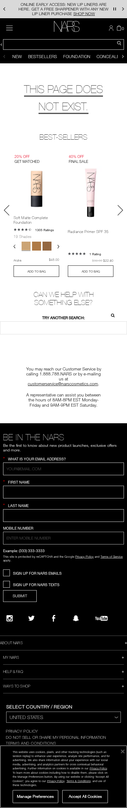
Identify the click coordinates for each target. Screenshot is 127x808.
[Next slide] (123, 56)
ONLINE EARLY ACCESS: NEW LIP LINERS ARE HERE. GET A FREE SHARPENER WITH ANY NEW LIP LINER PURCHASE (63, 9)
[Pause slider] (114, 8)
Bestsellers (42, 56)
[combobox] (63, 44)
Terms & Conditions (79, 781)
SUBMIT (20, 595)
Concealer (109, 56)
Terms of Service (111, 556)
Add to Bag (36, 271)
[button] (4, 9)
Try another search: (63, 318)
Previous (7, 210)
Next (120, 210)
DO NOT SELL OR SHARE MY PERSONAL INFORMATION (56, 737)
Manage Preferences (35, 796)
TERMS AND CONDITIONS (31, 743)
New (17, 56)
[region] (63, 776)
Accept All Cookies (85, 796)
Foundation (76, 56)
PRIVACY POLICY (22, 731)
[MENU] (9, 28)
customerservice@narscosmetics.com (63, 383)
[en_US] (111, 314)
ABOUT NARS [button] (11, 642)
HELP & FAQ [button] (13, 671)
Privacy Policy (84, 556)
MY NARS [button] (11, 657)
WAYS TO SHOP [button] (16, 685)
